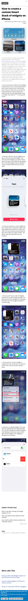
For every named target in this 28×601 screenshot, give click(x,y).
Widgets (22, 533)
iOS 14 (8, 533)
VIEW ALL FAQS (23, 524)
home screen (15, 533)
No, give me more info (16, 598)
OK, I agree (4, 598)
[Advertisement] (14, 552)
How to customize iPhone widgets (14, 587)
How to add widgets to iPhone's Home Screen (13, 582)
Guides (4, 533)
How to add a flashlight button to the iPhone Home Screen (14, 576)
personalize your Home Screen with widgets (14, 61)
